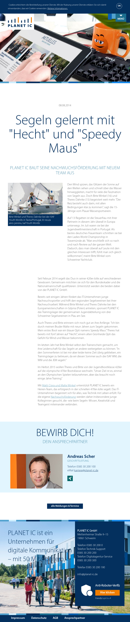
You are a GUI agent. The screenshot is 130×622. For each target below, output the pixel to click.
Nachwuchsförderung (63, 397)
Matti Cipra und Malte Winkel (59, 385)
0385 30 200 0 (95, 545)
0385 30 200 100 (86, 466)
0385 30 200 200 (86, 553)
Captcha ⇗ (103, 598)
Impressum (18, 618)
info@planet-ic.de (87, 574)
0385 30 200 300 (86, 560)
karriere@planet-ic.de (86, 470)
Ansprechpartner (74, 618)
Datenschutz (38, 618)
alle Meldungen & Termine (65, 506)
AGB (55, 618)
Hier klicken (107, 592)
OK (119, 6)
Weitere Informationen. (57, 8)
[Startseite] (68, 22)
